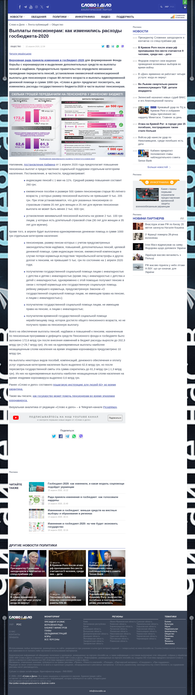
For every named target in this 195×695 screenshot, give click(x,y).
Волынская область (92, 631)
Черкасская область (145, 634)
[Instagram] (36, 7)
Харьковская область (146, 626)
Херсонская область (145, 629)
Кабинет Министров (55, 628)
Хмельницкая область (146, 631)
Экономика (170, 643)
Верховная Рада (53, 625)
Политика (169, 636)
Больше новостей (158, 167)
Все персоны (51, 639)
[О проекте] (185, 2)
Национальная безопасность (171, 630)
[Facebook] (20, 7)
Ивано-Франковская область (123, 621)
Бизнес (168, 621)
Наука (167, 626)
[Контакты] (185, 6)
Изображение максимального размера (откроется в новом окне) (67, 159)
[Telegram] (25, 7)
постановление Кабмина (39, 164)
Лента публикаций (38, 24)
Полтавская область (119, 638)
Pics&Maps (110, 407)
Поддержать (125, 17)
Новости (16, 17)
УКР (167, 7)
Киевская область (118, 624)
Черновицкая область (146, 638)
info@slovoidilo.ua (97, 691)
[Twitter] (42, 7)
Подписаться (115, 418)
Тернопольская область (147, 624)
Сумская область (144, 621)
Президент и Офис (54, 622)
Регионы (117, 616)
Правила (14, 637)
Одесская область (118, 636)
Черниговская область (146, 636)
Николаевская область (120, 634)
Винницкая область (92, 629)
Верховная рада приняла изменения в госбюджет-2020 (46, 60)
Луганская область (118, 629)
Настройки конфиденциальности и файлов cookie (32, 683)
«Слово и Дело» (29, 676)
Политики (60, 17)
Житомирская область (93, 638)
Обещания (38, 17)
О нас (12, 631)
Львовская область (119, 631)
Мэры (47, 636)
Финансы (169, 641)
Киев (85, 621)
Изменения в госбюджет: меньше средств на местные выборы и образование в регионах (82, 513)
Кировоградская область (121, 626)
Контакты (14, 634)
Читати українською (20, 54)
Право (167, 638)
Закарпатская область (93, 641)
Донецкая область (91, 636)
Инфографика (85, 17)
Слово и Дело (17, 24)
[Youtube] (31, 7)
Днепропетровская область (95, 634)
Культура (169, 624)
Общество (57, 24)
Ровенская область (119, 641)
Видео (105, 17)
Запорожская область (93, 643)
